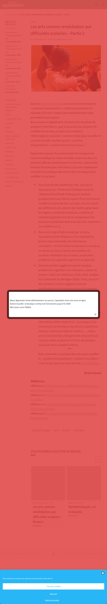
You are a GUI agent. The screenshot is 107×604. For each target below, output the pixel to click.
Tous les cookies (53, 586)
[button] (102, 573)
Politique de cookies (52, 600)
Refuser (53, 594)
